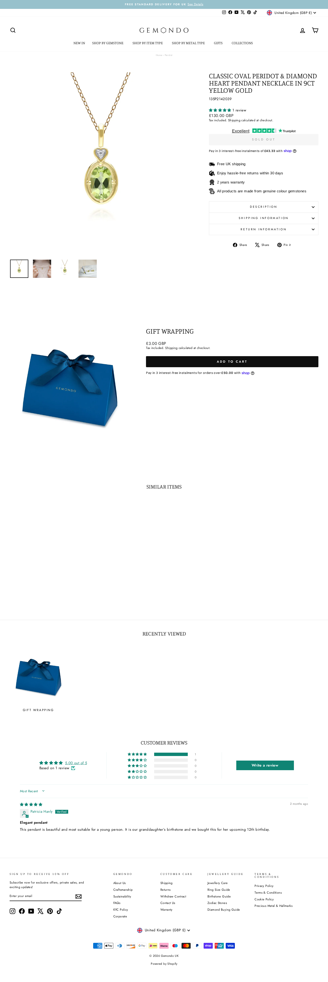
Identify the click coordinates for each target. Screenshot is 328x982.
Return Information (263, 229)
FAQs (117, 903)
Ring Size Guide (218, 889)
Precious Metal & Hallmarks (273, 905)
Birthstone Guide (219, 896)
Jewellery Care (217, 883)
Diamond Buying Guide (223, 909)
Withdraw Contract (173, 896)
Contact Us (167, 903)
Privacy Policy (264, 886)
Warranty (166, 909)
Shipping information (264, 218)
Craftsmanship (123, 889)
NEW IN (79, 43)
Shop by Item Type (148, 43)
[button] (220, 110)
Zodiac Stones (217, 903)
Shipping (234, 120)
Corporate (120, 916)
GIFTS (218, 43)
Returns (165, 889)
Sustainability (122, 896)
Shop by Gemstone (108, 43)
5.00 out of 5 (76, 763)
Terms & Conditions (268, 892)
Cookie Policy (264, 899)
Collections (243, 43)
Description (263, 207)
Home (159, 55)
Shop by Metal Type (189, 43)
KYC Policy (120, 909)
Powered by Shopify (164, 964)
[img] (31, 804)
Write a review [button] (265, 765)
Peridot (168, 55)
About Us (119, 883)
